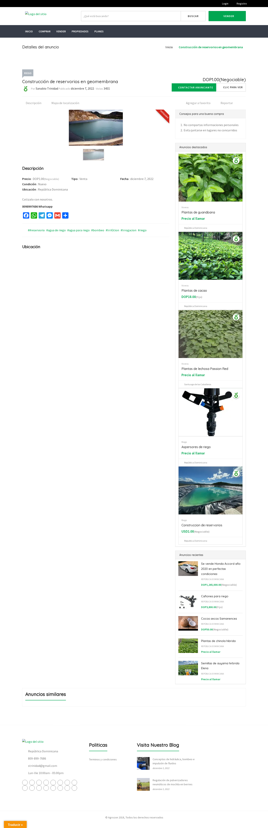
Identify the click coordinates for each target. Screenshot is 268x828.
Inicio (29, 31)
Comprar (44, 31)
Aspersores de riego (196, 447)
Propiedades (80, 31)
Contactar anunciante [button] (195, 87)
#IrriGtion (112, 230)
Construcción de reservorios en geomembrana (211, 47)
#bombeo (97, 230)
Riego (27, 73)
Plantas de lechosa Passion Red (204, 369)
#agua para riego (78, 230)
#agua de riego (56, 230)
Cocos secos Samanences (219, 618)
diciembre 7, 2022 (82, 88)
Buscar (193, 16)
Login (225, 3)
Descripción (33, 103)
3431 (107, 88)
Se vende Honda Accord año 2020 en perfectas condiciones (221, 569)
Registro (241, 3)
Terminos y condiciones (103, 759)
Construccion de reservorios (201, 525)
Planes (99, 31)
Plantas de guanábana (198, 212)
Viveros (185, 207)
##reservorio (36, 230)
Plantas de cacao (194, 290)
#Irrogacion (128, 230)
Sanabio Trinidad (47, 88)
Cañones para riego (214, 596)
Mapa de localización (65, 103)
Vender (228, 16)
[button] (231, 87)
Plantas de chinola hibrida (218, 641)
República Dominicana (212, 579)
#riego (142, 230)
